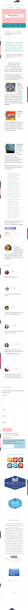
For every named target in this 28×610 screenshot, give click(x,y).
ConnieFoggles (13, 343)
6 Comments (19, 57)
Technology (19, 232)
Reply (6, 279)
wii (18, 236)
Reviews (15, 232)
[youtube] (20, 468)
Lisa (11, 271)
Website (4, 422)
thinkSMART (9, 68)
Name (4, 409)
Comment (4, 395)
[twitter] (15, 468)
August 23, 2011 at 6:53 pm (16, 345)
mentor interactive (11, 235)
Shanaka (12, 325)
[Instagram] (20, 462)
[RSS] (9, 462)
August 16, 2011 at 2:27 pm (16, 272)
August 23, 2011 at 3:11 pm (16, 326)
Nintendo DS (17, 235)
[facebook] (9, 468)
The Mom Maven (14, 16)
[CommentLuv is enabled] (7, 437)
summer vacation (8, 236)
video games (14, 236)
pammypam (12, 368)
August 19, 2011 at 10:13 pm (16, 308)
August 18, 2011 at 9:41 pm (16, 289)
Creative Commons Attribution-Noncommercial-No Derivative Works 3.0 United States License (14, 560)
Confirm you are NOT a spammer (10, 433)
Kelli (11, 306)
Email (3, 416)
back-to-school (13, 233)
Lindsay (11, 288)
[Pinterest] (15, 462)
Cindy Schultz (11, 558)
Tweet (6, 63)
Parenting (11, 232)
